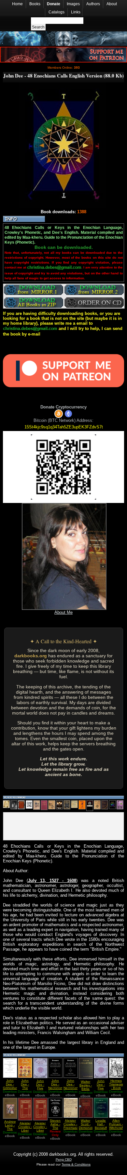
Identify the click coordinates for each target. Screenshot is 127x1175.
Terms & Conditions (76, 1164)
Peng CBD (64, 1159)
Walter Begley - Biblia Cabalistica (87, 1087)
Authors (93, 4)
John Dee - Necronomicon (74, 1084)
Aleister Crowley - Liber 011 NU (25, 1128)
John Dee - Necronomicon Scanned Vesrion (59, 1088)
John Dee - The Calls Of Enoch (25, 1088)
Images (73, 4)
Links (75, 12)
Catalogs (56, 12)
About (111, 4)
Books (34, 4)
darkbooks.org (30, 655)
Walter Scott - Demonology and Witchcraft (88, 1128)
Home (17, 4)
